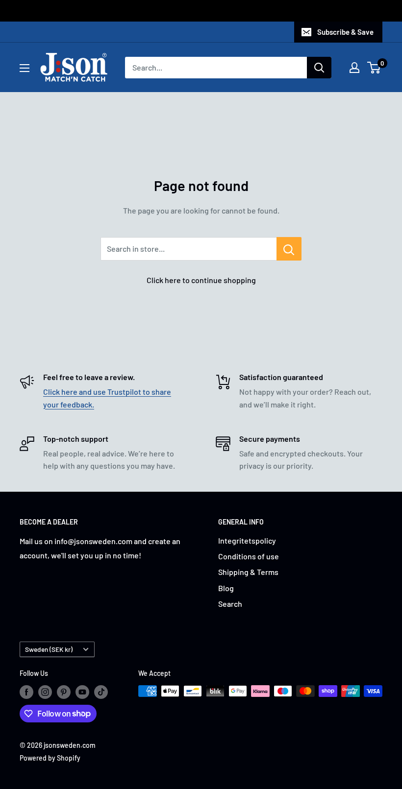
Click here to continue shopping (201, 280)
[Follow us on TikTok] (101, 692)
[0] (374, 67)
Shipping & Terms (248, 571)
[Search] (319, 67)
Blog (226, 588)
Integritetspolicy (247, 540)
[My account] (354, 67)
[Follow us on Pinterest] (64, 692)
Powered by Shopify (50, 758)
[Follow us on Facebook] (26, 692)
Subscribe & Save (345, 31)
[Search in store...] (289, 249)
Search (230, 603)
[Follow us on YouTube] (82, 692)
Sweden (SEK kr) (49, 649)
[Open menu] (24, 68)
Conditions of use (248, 556)
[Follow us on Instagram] (45, 692)
